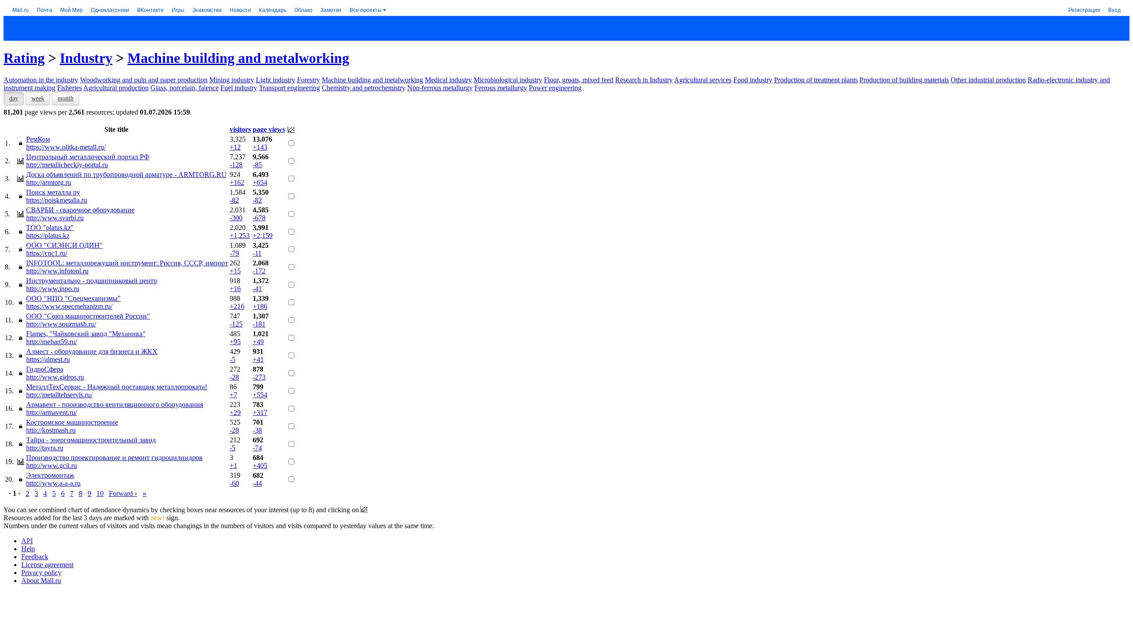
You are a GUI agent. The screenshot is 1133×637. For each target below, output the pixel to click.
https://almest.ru (48, 359)
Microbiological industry (508, 80)
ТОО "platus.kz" (50, 227)
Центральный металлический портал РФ (88, 157)
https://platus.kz (47, 235)
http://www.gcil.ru (51, 465)
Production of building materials (904, 80)
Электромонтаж (50, 475)
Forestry (308, 80)
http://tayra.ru (44, 448)
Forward (123, 493)
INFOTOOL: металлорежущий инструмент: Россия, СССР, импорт (127, 263)
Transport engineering (289, 88)
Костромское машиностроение (72, 422)
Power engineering (555, 88)
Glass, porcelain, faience (184, 88)
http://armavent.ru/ (51, 412)
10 (100, 493)
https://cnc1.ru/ (46, 253)
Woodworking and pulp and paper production (144, 80)
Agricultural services (703, 80)
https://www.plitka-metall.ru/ (66, 147)
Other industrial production (988, 80)
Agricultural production (116, 88)
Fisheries (69, 88)
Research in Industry (644, 80)
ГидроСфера (44, 369)
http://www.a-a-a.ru (53, 483)
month (65, 98)
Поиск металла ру (53, 192)
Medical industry (448, 80)
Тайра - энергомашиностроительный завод (91, 440)
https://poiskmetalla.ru (56, 200)
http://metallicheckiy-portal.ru (67, 165)
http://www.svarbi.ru (55, 218)
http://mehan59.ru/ (51, 341)
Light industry (275, 80)
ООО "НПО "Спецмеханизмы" (73, 298)
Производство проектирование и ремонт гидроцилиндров (114, 457)
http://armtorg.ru (48, 182)
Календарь (272, 9)
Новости (240, 9)
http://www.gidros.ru (55, 377)
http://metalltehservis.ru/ (59, 395)
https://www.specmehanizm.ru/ (69, 306)
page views (269, 129)
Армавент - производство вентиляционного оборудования (114, 404)
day (13, 98)
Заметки (330, 9)
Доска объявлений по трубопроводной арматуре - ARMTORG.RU (126, 174)
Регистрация (1084, 9)
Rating (24, 58)
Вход (1114, 9)
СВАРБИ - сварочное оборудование (80, 210)
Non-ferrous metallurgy (440, 88)
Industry (86, 58)
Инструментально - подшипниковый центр (91, 280)
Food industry (752, 80)
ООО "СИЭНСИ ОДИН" (64, 245)
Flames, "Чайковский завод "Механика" (86, 334)
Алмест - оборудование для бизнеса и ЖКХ (92, 351)
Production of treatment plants (816, 80)
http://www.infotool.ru (57, 271)
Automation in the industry (41, 80)
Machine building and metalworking (238, 58)
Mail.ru (20, 9)
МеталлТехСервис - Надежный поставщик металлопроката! (116, 387)
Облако (303, 9)
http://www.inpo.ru (52, 288)
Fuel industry (238, 88)
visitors (240, 129)
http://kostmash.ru (51, 430)
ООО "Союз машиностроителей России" (88, 316)
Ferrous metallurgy (500, 88)
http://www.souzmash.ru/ (61, 324)
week (37, 98)
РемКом (38, 139)
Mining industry (231, 80)
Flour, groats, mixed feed (578, 80)
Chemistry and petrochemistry (363, 88)
